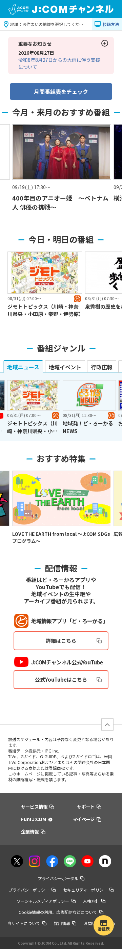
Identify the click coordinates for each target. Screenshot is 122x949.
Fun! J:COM (33, 819)
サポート (86, 806)
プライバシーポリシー (28, 890)
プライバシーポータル (58, 878)
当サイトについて (23, 923)
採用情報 (62, 923)
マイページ (84, 819)
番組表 (104, 928)
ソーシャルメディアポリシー (43, 901)
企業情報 (30, 831)
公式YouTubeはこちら (61, 679)
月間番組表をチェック (61, 91)
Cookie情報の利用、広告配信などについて (58, 912)
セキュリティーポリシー (85, 890)
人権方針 (91, 901)
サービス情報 (34, 806)
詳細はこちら (61, 640)
